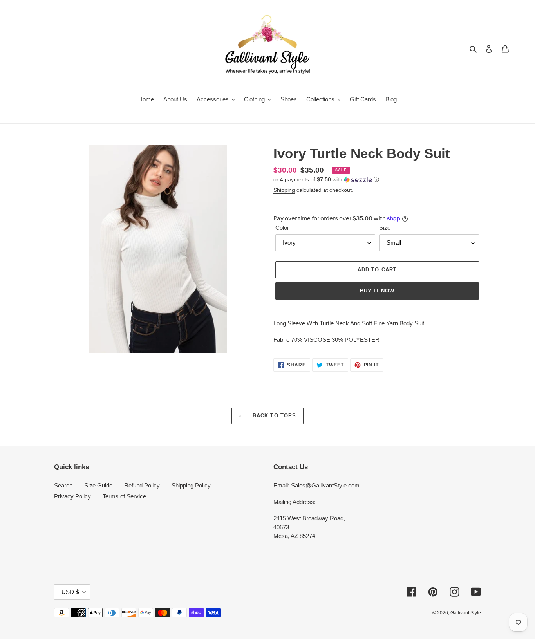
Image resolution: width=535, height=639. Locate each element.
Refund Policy (142, 485)
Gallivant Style (465, 613)
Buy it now (377, 291)
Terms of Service (124, 496)
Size (384, 227)
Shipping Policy (191, 485)
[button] (326, 179)
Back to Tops (273, 416)
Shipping (284, 190)
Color (282, 227)
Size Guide (98, 485)
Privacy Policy (72, 496)
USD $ (70, 591)
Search (63, 485)
